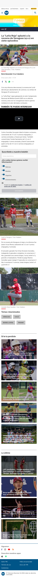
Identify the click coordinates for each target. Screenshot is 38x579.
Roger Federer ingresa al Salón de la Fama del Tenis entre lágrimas (17, 536)
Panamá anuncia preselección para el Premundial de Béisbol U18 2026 (18, 398)
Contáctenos (4, 568)
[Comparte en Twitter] (6, 81)
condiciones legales (16, 185)
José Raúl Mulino (14, 8)
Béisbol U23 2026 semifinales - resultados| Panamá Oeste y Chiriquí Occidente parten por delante (17, 376)
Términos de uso (6, 565)
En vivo (34, 8)
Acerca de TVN (24, 565)
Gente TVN (4, 561)
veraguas (6, 317)
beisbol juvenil (8, 322)
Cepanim (22, 8)
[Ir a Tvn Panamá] (18, 13)
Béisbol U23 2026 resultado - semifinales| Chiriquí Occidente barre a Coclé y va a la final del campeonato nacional (18, 354)
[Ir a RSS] (13, 549)
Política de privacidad (26, 561)
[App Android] (6, 556)
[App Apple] (2, 556)
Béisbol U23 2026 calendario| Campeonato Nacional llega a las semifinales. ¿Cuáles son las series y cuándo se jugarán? (17, 417)
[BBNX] (3, 574)
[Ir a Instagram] (5, 549)
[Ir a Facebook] (2, 549)
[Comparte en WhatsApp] (9, 81)
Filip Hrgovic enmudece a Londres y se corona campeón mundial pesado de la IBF (19, 514)
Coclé (17, 317)
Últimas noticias (5, 8)
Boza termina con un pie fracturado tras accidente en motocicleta (17, 493)
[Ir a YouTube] (9, 549)
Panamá (21, 322)
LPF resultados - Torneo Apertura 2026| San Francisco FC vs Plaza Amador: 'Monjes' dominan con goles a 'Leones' (18, 471)
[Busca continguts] (35, 12)
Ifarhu (27, 8)
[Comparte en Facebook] (2, 81)
